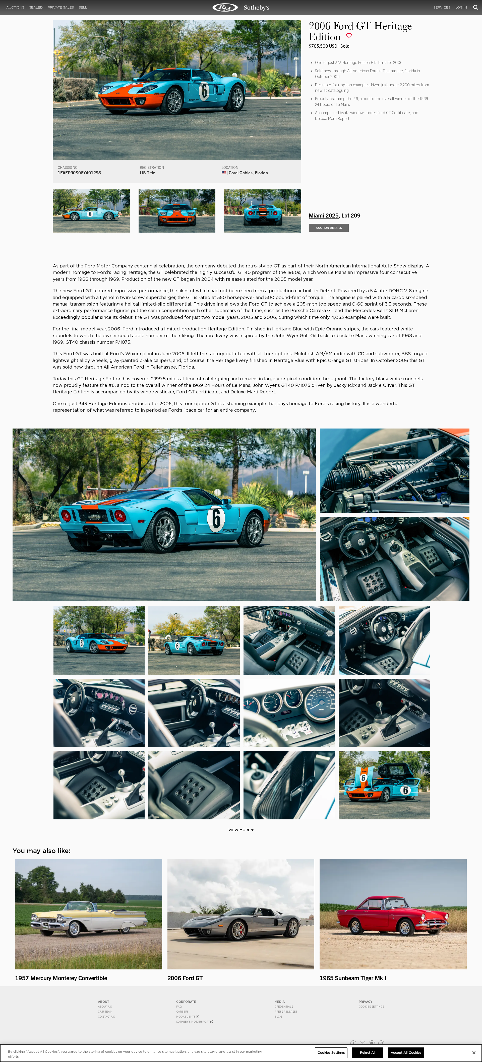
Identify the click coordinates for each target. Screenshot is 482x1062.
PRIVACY (366, 1002)
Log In (461, 7)
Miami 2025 (324, 215)
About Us (105, 1006)
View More (239, 830)
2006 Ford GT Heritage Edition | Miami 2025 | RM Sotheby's (241, 7)
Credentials (284, 1006)
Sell (83, 7)
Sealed (36, 7)
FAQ (179, 1006)
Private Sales (61, 7)
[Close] (473, 1052)
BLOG (278, 1016)
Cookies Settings (371, 1006)
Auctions (15, 7)
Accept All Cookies (406, 1052)
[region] (241, 1053)
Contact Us (106, 1016)
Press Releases (286, 1011)
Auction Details (329, 228)
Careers (182, 1011)
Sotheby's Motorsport (193, 1021)
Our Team (105, 1011)
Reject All (367, 1052)
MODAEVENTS (186, 1016)
